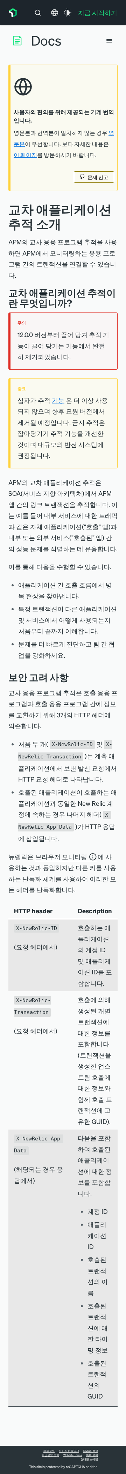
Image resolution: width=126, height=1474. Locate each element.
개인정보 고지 (50, 1455)
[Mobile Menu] (109, 40)
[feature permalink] (77, 302)
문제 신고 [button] (98, 177)
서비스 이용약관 (69, 1451)
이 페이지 (25, 154)
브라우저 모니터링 (61, 857)
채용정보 (49, 1451)
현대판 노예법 (89, 1459)
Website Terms (72, 1455)
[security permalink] (73, 677)
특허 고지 (92, 1455)
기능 (58, 400)
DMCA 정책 (90, 1451)
